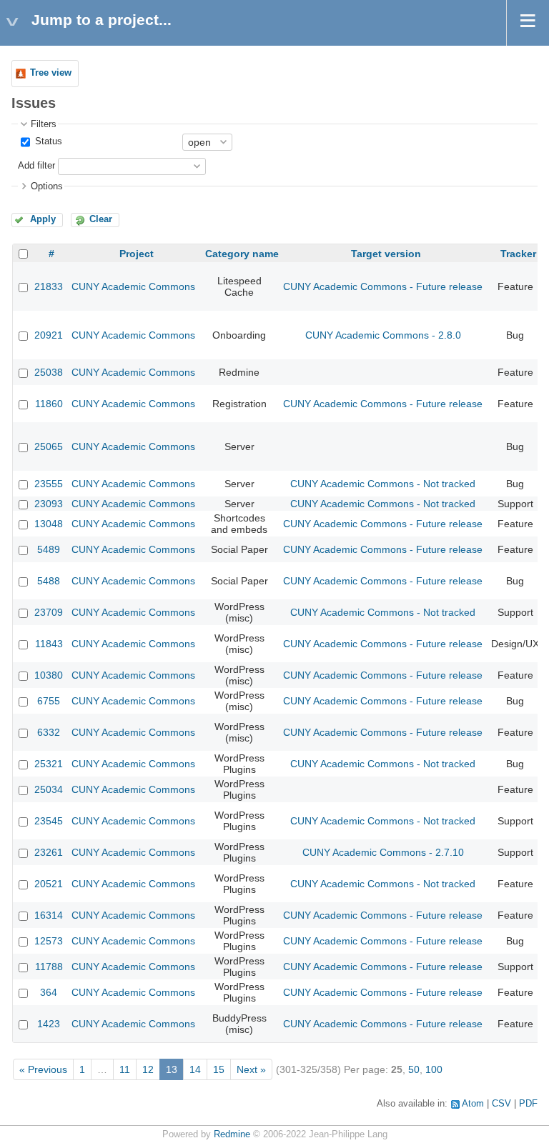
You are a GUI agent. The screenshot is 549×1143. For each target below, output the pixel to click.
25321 (48, 763)
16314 (48, 915)
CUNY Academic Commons (133, 286)
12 (148, 1069)
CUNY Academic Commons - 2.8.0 (383, 335)
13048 (48, 523)
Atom (473, 1104)
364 (48, 992)
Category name (242, 253)
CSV (501, 1104)
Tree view (50, 73)
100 (433, 1069)
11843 (49, 643)
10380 (48, 675)
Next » (251, 1069)
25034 (48, 789)
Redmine (232, 1134)
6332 (48, 732)
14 (195, 1069)
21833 (48, 286)
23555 (48, 483)
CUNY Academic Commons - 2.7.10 (383, 852)
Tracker (518, 253)
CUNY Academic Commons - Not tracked (382, 483)
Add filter (36, 166)
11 (124, 1069)
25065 (48, 446)
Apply (43, 219)
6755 (48, 701)
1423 (48, 1023)
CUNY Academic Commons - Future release (383, 286)
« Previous (43, 1069)
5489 (48, 549)
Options (47, 186)
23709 (48, 612)
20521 (48, 883)
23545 (48, 821)
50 (414, 1069)
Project (136, 253)
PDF (528, 1104)
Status (47, 141)
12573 (48, 941)
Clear (100, 219)
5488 (48, 581)
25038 (48, 372)
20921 (48, 335)
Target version (386, 253)
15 (218, 1069)
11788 (49, 966)
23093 (48, 503)
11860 (49, 403)
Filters (43, 124)
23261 (48, 852)
